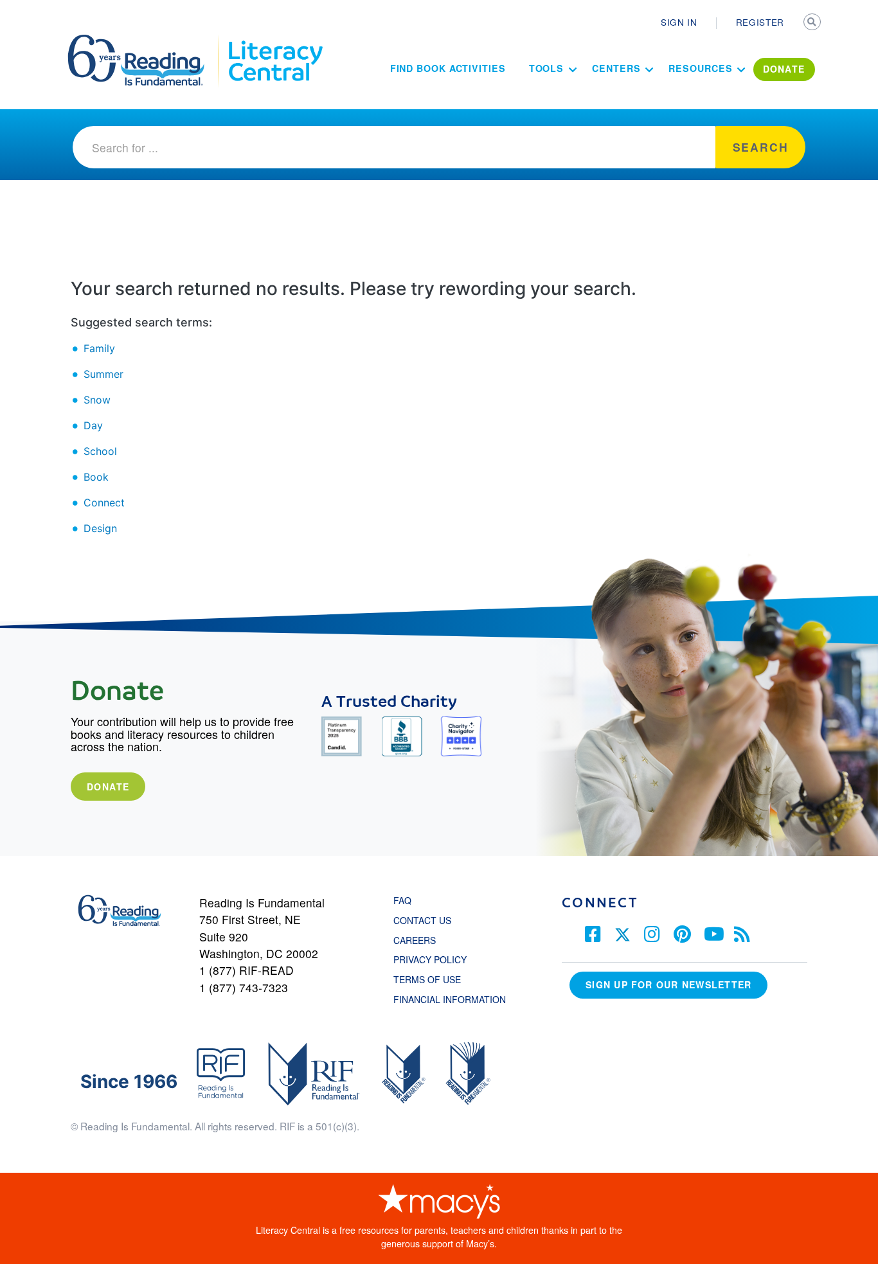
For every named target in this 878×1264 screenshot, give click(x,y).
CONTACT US (426, 920)
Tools (546, 68)
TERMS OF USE (433, 979)
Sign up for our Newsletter (668, 984)
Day (93, 425)
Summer (103, 374)
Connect (104, 502)
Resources (700, 68)
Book (96, 476)
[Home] (145, 40)
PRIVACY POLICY (430, 959)
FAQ (402, 900)
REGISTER (760, 21)
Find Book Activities (448, 68)
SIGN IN (679, 21)
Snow (97, 399)
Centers (616, 68)
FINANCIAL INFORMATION (449, 999)
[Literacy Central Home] (275, 40)
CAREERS (414, 940)
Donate (108, 786)
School (100, 451)
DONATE (784, 68)
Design (100, 528)
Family (99, 348)
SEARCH (813, 23)
